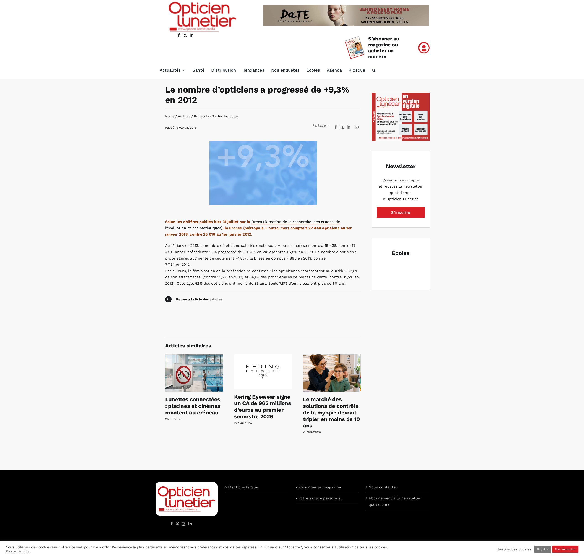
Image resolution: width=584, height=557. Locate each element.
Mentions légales (243, 487)
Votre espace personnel (320, 498)
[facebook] (179, 35)
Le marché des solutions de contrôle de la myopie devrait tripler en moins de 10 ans (331, 412)
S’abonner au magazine (319, 487)
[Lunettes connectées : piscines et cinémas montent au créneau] (194, 356)
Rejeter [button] (542, 549)
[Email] (357, 127)
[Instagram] (183, 523)
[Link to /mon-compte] (424, 47)
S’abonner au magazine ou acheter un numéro (383, 47)
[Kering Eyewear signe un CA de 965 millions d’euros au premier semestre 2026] (263, 356)
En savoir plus (17, 551)
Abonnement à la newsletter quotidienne (395, 501)
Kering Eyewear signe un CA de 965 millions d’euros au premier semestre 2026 (262, 407)
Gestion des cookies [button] (514, 549)
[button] (373, 70)
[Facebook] (336, 127)
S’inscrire (400, 212)
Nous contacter (383, 487)
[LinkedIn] (348, 127)
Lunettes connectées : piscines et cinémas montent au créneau (192, 406)
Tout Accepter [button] (565, 549)
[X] (342, 127)
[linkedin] (191, 35)
